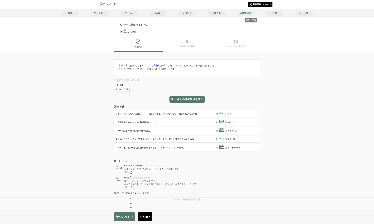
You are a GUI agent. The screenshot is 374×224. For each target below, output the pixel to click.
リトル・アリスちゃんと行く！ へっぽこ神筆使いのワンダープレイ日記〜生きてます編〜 (157, 114)
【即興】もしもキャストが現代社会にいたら (136, 122)
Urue (126, 178)
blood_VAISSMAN (133, 165)
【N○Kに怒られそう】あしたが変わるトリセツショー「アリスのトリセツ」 (150, 147)
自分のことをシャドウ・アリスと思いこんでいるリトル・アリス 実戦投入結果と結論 (155, 139)
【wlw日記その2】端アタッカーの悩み (133, 131)
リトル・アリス (123, 89)
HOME (176, 199)
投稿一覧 (186, 199)
